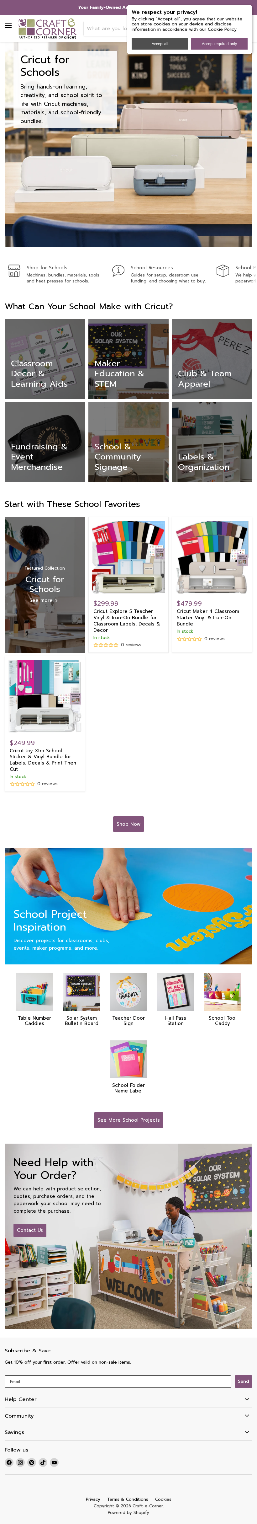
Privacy (93, 1499)
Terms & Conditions (127, 1499)
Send (243, 1381)
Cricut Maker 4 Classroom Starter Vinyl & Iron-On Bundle (208, 617)
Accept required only (219, 44)
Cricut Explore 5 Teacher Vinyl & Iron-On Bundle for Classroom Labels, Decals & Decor (126, 620)
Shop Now (128, 824)
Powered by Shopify (128, 1513)
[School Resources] (164, 274)
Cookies (163, 1499)
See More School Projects (128, 1120)
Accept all (160, 44)
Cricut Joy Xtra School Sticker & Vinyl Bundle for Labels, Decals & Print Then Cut (43, 760)
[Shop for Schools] (60, 274)
